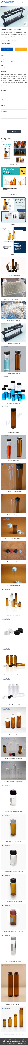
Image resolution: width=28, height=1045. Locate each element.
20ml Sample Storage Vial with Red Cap (13, 931)
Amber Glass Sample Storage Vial (13, 734)
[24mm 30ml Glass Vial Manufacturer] (13, 887)
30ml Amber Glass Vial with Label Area (13, 871)
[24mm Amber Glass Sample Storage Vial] (13, 660)
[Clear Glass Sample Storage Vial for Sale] (13, 770)
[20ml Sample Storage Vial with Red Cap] (13, 917)
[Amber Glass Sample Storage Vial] (13, 720)
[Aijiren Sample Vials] (8, 2)
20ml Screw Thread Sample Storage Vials (13, 538)
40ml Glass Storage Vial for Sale (13, 961)
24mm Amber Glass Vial (13, 432)
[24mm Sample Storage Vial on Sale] (13, 747)
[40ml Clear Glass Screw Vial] (13, 573)
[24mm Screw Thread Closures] (13, 550)
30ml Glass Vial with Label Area (13, 841)
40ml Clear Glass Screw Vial (13, 585)
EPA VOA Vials (13, 164)
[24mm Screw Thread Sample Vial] (13, 690)
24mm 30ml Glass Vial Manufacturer (13, 901)
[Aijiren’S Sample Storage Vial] (13, 389)
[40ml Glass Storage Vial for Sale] (13, 947)
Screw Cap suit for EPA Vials (6, 67)
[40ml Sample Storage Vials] (13, 503)
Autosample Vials (22, 1043)
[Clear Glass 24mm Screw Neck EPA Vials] (13, 287)
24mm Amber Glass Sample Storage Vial (13, 675)
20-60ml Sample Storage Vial (14, 615)
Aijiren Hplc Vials (16, 1041)
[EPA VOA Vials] (13, 152)
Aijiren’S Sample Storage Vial (14, 403)
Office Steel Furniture (12, 1043)
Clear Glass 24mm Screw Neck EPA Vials (13, 299)
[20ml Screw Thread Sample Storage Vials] (13, 527)
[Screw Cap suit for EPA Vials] (13, 310)
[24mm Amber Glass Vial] (13, 418)
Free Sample (7, 49)
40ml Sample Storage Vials (13, 514)
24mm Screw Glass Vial (13, 460)
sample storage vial (6, 43)
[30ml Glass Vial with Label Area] (13, 827)
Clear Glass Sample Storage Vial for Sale (13, 781)
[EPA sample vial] (13, 180)
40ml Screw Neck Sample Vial (7, 61)
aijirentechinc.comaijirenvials (10, 24)
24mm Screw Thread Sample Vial (13, 704)
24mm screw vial (6, 41)
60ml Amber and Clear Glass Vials (14, 491)
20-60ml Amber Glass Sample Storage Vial (14, 1034)
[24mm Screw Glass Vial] (13, 447)
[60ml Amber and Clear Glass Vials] (13, 476)
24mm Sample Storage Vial (13, 343)
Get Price (20, 49)
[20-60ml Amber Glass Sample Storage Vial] (13, 1019)
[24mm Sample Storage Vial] (13, 332)
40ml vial (13, 41)
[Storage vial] (13, 210)
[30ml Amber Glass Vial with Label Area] (13, 857)
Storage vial (13, 224)
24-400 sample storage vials (13, 275)
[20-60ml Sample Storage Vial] (13, 600)
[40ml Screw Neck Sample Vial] (13, 359)
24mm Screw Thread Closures (14, 561)
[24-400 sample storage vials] (13, 265)
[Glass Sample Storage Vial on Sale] (13, 797)
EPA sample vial (13, 194)
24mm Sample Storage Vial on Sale (13, 758)
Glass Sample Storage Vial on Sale (13, 811)
